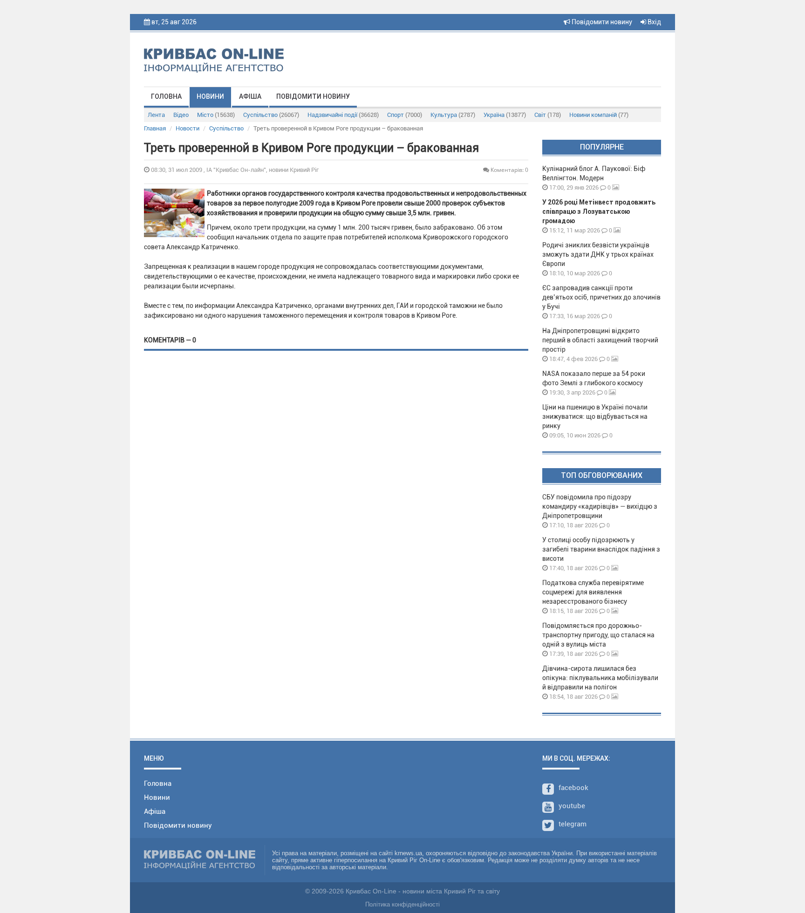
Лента (156, 114)
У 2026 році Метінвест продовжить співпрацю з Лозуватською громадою (598, 211)
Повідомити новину (601, 22)
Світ (547, 114)
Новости (187, 128)
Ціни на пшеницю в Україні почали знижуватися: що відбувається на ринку (595, 416)
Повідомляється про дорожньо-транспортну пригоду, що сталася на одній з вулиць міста (598, 635)
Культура (452, 114)
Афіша (250, 96)
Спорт (404, 114)
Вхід (653, 22)
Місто (216, 114)
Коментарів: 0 (508, 170)
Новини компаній (598, 114)
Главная (155, 128)
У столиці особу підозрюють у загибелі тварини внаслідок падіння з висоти (601, 549)
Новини (210, 96)
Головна (166, 96)
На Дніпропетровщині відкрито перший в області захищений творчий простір (600, 340)
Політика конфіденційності (402, 904)
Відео (181, 114)
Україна (505, 114)
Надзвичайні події (343, 114)
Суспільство (271, 114)
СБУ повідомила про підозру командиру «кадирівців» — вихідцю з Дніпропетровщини (599, 506)
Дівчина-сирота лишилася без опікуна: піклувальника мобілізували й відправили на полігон (600, 678)
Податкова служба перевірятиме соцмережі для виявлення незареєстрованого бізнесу (593, 592)
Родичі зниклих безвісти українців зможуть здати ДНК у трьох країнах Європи (598, 254)
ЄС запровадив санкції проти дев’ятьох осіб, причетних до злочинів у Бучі (601, 297)
